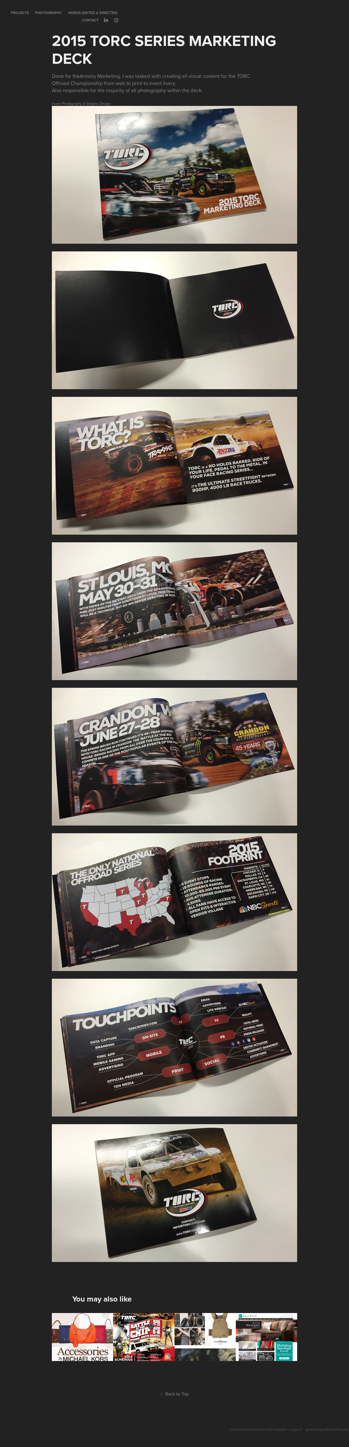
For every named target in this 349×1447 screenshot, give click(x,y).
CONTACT (90, 20)
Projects (20, 12)
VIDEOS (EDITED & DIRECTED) (93, 12)
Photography (48, 12)
